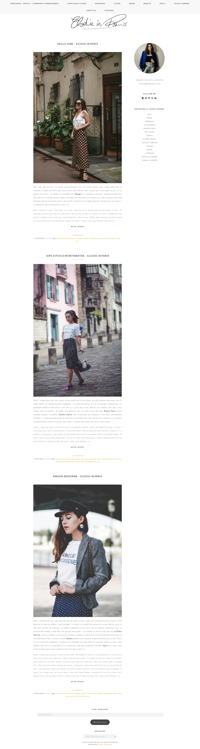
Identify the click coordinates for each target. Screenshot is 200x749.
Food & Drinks (181, 3)
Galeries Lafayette (149, 160)
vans (87, 696)
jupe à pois (106, 238)
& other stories (61, 693)
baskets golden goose (72, 459)
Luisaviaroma (149, 125)
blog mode (60, 238)
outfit (118, 238)
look (67, 696)
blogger (77, 693)
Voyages (109, 10)
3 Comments (77, 235)
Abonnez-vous (100, 722)
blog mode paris (70, 238)
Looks (117, 3)
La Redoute (149, 153)
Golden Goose (116, 459)
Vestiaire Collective (149, 142)
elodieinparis (93, 238)
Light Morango (105, 744)
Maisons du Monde (149, 157)
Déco (162, 3)
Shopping (100, 3)
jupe (72, 407)
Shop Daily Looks (77, 3)
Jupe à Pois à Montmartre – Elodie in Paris (77, 255)
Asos (150, 114)
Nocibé (149, 149)
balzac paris (60, 459)
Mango (149, 118)
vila (98, 461)
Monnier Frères (149, 128)
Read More (77, 226)
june (100, 238)
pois (77, 241)
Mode (132, 3)
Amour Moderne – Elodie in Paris (77, 476)
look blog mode (75, 696)
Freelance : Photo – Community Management (35, 3)
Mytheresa (149, 121)
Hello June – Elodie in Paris (77, 43)
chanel (88, 693)
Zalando (149, 146)
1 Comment (77, 690)
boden (83, 693)
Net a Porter (149, 132)
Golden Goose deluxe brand (65, 461)
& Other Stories (149, 139)
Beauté (147, 3)
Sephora (149, 135)
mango (113, 238)
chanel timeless (97, 693)
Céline (85, 238)
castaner (79, 238)
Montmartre (89, 461)
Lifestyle (91, 10)
